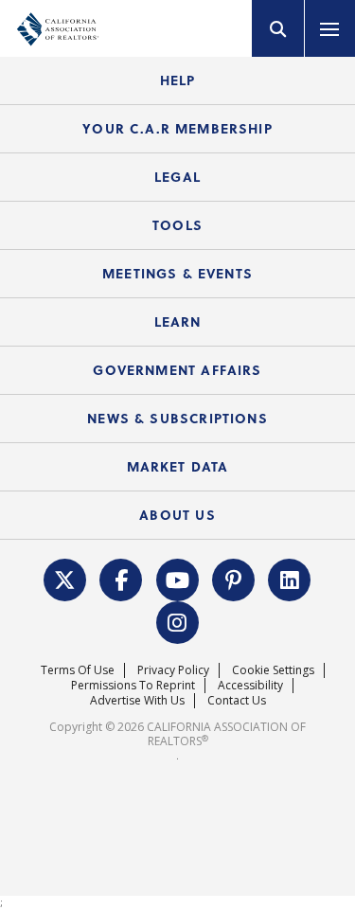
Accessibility (250, 685)
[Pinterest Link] (233, 577)
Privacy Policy (173, 670)
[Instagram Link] (177, 620)
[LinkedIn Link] (289, 577)
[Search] (278, 28)
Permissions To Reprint (133, 685)
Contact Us (236, 700)
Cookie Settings (273, 670)
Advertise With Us (137, 700)
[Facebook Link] (121, 577)
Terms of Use (78, 670)
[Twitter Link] (65, 577)
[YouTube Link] (177, 577)
